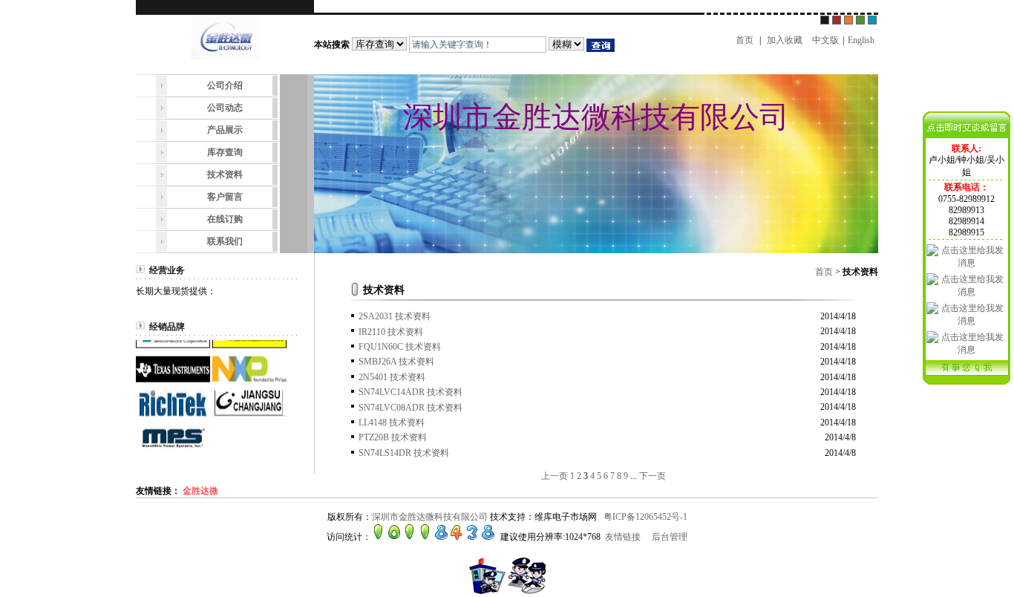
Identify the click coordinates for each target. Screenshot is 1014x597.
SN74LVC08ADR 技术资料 (410, 407)
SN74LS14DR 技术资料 (404, 453)
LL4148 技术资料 (392, 422)
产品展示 (225, 130)
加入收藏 (784, 40)
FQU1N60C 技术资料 (400, 347)
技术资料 (225, 174)
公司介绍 (225, 85)
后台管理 (669, 537)
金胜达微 (200, 491)
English (861, 40)
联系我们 (225, 241)
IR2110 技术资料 (391, 332)
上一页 (554, 476)
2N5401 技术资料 (392, 377)
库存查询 (225, 152)
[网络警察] (507, 592)
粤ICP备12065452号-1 (645, 517)
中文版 (825, 40)
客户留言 (225, 197)
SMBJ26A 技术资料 (396, 361)
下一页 (652, 476)
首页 (744, 40)
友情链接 (623, 537)
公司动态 (225, 107)
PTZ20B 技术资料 (393, 437)
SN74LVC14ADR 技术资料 (410, 392)
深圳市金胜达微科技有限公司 (430, 517)
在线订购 (225, 219)
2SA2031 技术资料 (395, 316)
